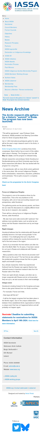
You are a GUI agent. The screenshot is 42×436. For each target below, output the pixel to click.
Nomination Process (12, 64)
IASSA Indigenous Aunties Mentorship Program (21, 71)
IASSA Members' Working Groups (16, 74)
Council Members (11, 27)
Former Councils (10, 30)
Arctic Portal (29, 393)
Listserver (32, 388)
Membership (9, 84)
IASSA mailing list (11, 376)
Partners (8, 46)
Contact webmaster (21, 388)
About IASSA (9, 21)
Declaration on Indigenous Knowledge (18, 52)
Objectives (8, 33)
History (7, 37)
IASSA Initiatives (10, 59)
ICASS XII (8, 56)
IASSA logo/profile (11, 49)
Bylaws (7, 40)
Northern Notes (10, 77)
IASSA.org (9, 388)
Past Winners (9, 67)
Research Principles (11, 43)
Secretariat (8, 24)
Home (7, 18)
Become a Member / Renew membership (19, 89)
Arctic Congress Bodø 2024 (11, 149)
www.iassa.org (15, 369)
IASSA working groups (12, 379)
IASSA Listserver (10, 81)
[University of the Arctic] (14, 404)
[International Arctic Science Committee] (36, 414)
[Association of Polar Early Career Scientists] (29, 403)
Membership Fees (11, 86)
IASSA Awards (10, 61)
